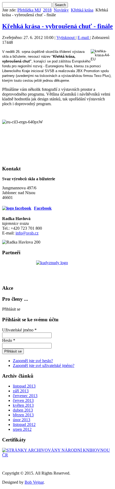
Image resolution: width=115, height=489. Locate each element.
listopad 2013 (24, 386)
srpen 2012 (22, 429)
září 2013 (21, 391)
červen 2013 (23, 400)
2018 (47, 10)
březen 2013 (23, 415)
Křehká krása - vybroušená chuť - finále (57, 26)
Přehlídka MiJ (29, 10)
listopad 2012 (24, 424)
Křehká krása (82, 10)
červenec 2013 (25, 395)
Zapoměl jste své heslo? (33, 360)
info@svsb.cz (27, 233)
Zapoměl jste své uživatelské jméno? (43, 365)
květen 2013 (23, 405)
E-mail (84, 37)
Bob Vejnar (34, 482)
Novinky (61, 10)
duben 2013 (23, 410)
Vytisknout (66, 37)
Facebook (43, 208)
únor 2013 (21, 419)
